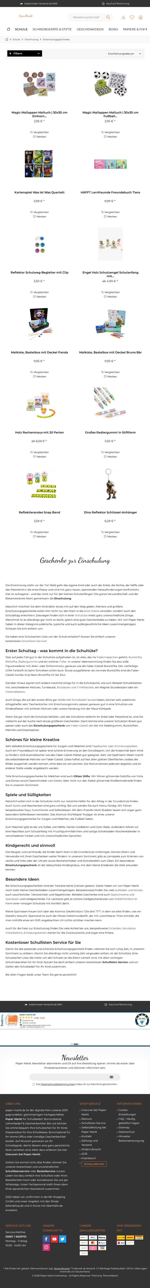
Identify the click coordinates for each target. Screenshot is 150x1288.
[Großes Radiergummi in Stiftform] (110, 404)
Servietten (129, 928)
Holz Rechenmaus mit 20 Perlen (39, 432)
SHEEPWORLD (124, 899)
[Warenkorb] (141, 17)
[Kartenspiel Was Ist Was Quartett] (40, 164)
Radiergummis (28, 661)
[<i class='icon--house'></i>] (8, 29)
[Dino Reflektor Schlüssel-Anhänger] (110, 484)
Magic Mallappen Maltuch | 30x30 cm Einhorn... (40, 114)
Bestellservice (46, 1171)
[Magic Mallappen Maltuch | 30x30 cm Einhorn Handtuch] (40, 84)
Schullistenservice (17, 1171)
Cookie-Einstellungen (127, 1112)
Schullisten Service (93, 1123)
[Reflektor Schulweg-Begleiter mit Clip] (40, 244)
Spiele (16, 805)
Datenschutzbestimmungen (58, 1084)
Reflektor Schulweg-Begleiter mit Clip (39, 272)
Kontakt (86, 1136)
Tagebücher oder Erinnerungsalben (114, 746)
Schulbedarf (79, 699)
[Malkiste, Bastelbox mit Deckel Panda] (40, 324)
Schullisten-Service (34, 641)
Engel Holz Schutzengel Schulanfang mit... (110, 274)
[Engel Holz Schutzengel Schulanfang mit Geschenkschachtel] (110, 244)
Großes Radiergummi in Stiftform (110, 432)
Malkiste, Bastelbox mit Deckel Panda (39, 352)
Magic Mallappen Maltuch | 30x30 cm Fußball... (110, 114)
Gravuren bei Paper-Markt (94, 1112)
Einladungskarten (35, 932)
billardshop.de (14, 1205)
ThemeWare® (110, 1275)
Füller (63, 661)
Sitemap (124, 1127)
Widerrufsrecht (91, 1149)
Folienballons (13, 932)
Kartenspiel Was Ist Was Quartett (39, 192)
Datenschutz (127, 1132)
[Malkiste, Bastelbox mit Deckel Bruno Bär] (110, 324)
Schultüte (81, 615)
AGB (84, 1153)
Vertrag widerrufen (94, 1164)
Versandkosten (62, 1268)
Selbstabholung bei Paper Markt (93, 1130)
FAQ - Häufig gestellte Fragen (129, 1121)
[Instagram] (46, 1247)
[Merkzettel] (132, 17)
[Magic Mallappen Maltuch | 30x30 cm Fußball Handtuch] (110, 84)
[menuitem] (141, 17)
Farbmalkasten (15, 691)
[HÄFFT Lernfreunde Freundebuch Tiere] (110, 164)
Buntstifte (135, 657)
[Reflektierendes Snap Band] (40, 484)
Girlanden (115, 928)
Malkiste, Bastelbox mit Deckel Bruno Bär (110, 352)
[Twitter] (62, 1239)
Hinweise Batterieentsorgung (131, 1138)
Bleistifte (11, 661)
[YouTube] (54, 1239)
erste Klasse (91, 611)
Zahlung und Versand (89, 1143)
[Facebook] (46, 1239)
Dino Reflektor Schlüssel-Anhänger (110, 512)
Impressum (88, 1158)
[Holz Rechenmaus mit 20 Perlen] (40, 404)
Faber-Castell (79, 725)
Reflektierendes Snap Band (39, 512)
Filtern (17, 53)
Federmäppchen (107, 657)
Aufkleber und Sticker (129, 890)
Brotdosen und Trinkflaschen (75, 687)
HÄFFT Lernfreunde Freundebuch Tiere (110, 192)
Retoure (86, 1118)
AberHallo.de (54, 1205)
